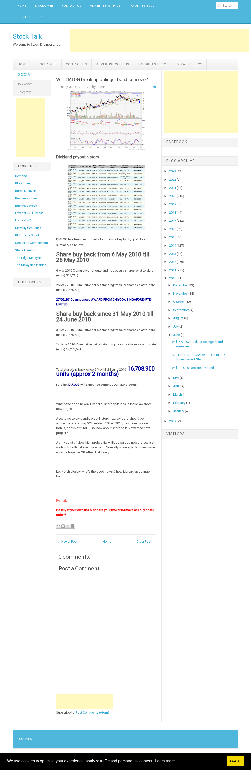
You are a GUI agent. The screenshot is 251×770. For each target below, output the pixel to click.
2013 (173, 254)
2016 (173, 229)
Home (21, 5)
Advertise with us (105, 5)
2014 (173, 245)
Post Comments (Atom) (92, 712)
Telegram (24, 92)
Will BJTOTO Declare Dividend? (194, 368)
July (176, 326)
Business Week (26, 205)
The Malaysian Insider (30, 265)
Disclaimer (44, 5)
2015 (173, 237)
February (179, 403)
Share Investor (25, 250)
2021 (173, 188)
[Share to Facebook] (72, 526)
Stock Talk (27, 36)
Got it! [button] (235, 761)
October (179, 301)
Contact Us (71, 5)
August (178, 318)
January (179, 411)
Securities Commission (31, 243)
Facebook (25, 83)
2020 (173, 196)
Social (25, 75)
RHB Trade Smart (27, 235)
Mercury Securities (28, 228)
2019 (173, 204)
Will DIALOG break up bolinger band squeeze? (102, 79)
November (180, 293)
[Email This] (58, 526)
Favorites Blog (142, 5)
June (177, 335)
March (178, 394)
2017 (173, 220)
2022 (173, 179)
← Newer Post (67, 541)
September (181, 310)
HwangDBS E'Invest (29, 213)
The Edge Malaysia (28, 258)
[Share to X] (67, 526)
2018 (173, 212)
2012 (173, 262)
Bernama (21, 176)
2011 (173, 270)
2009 (173, 421)
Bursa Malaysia (26, 190)
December (180, 285)
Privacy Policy (29, 17)
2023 (173, 171)
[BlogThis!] (63, 526)
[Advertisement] (159, 40)
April (176, 386)
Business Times (26, 198)
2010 (173, 278)
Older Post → (146, 541)
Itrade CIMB (23, 220)
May (176, 378)
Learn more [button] (165, 761)
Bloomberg (23, 183)
